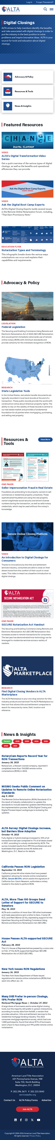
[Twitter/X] (32, 1120)
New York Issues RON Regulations (23, 969)
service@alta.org (27, 1095)
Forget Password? (44, 2)
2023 (46, 741)
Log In (29, 2)
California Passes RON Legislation (23, 866)
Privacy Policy (35, 1136)
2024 (36, 741)
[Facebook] (21, 1120)
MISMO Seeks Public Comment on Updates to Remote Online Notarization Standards (27, 789)
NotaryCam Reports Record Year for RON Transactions (25, 757)
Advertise (46, 1100)
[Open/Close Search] (45, 9)
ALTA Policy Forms (28, 1100)
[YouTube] (39, 1120)
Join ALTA (27, 1109)
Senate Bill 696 (15, 879)
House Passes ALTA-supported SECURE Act (27, 940)
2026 (17, 741)
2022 (6, 746)
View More (45, 439)
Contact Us (9, 1100)
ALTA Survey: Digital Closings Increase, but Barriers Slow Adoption (26, 829)
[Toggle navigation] (51, 9)
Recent (7, 741)
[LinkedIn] (15, 1120)
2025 (27, 741)
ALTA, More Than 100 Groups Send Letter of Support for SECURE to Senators (23, 902)
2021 (15, 746)
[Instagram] (26, 1120)
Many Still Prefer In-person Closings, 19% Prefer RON (25, 998)
